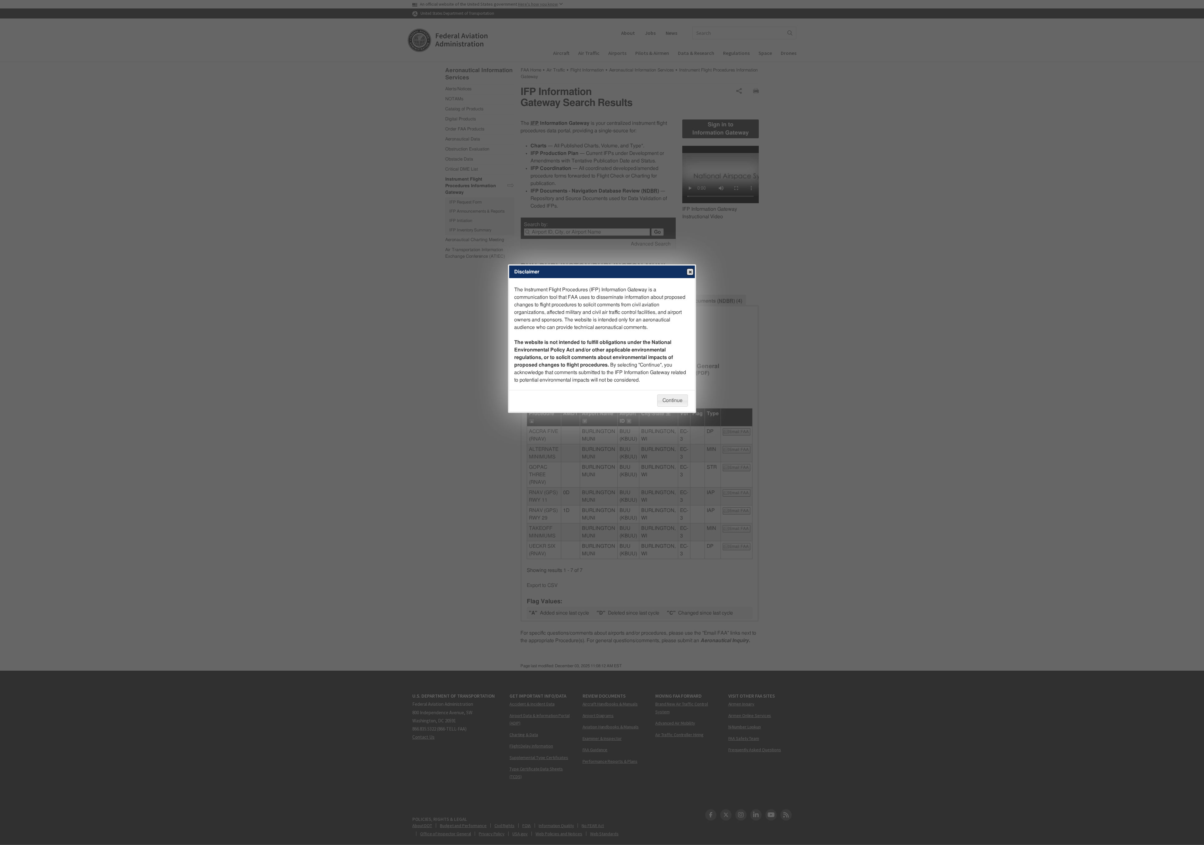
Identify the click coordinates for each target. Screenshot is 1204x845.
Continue (673, 400)
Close (690, 272)
